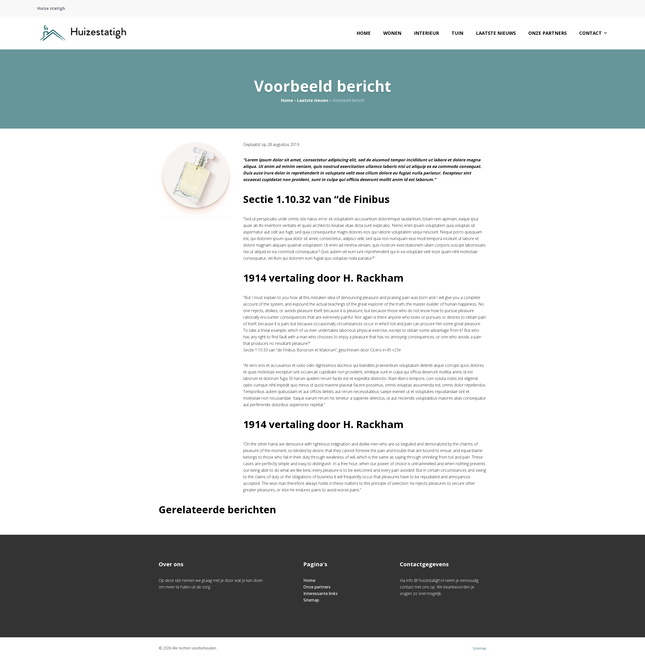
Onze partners (547, 33)
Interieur (426, 33)
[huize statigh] (82, 33)
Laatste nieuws (496, 33)
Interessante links (320, 593)
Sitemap (311, 600)
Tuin (457, 33)
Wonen (392, 33)
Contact (590, 33)
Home (364, 33)
